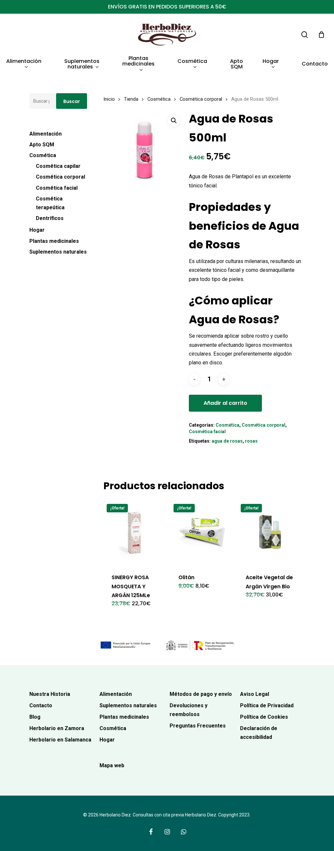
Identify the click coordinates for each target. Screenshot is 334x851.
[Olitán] (202, 533)
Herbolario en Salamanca (60, 740)
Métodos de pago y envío (201, 694)
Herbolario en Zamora (56, 728)
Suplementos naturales (58, 252)
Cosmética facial (57, 188)
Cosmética (42, 155)
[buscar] (305, 34)
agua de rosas (227, 441)
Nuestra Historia (49, 694)
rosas (251, 441)
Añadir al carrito (225, 403)
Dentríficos (50, 218)
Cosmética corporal (60, 177)
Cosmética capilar (58, 166)
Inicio (109, 99)
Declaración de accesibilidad (258, 732)
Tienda (131, 99)
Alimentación (45, 134)
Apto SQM (41, 144)
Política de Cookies (264, 717)
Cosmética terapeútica (50, 203)
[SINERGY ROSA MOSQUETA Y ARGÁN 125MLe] (135, 533)
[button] (174, 120)
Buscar (71, 101)
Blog (34, 717)
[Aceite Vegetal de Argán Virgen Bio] (269, 533)
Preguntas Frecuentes (198, 726)
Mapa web (111, 765)
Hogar (37, 230)
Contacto (40, 705)
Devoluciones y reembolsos (188, 709)
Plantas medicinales (54, 241)
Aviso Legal (254, 694)
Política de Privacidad (267, 705)
